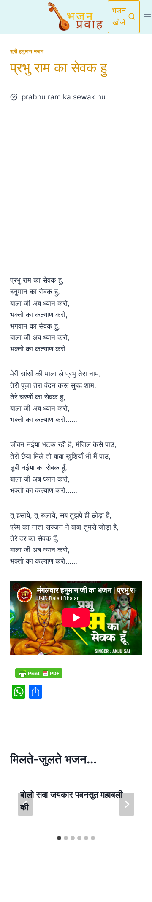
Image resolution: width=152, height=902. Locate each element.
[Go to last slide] (25, 804)
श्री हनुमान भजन (27, 51)
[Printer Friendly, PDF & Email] (38, 673)
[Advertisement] (76, 189)
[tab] (59, 838)
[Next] (126, 804)
